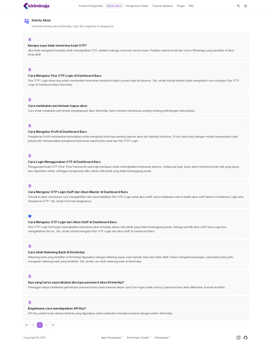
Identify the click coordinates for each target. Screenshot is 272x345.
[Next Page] (46, 325)
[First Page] (26, 325)
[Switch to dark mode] (246, 6)
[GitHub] (246, 338)
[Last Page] (53, 325)
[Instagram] (238, 338)
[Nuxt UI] (36, 6)
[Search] (238, 6)
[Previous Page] (33, 325)
